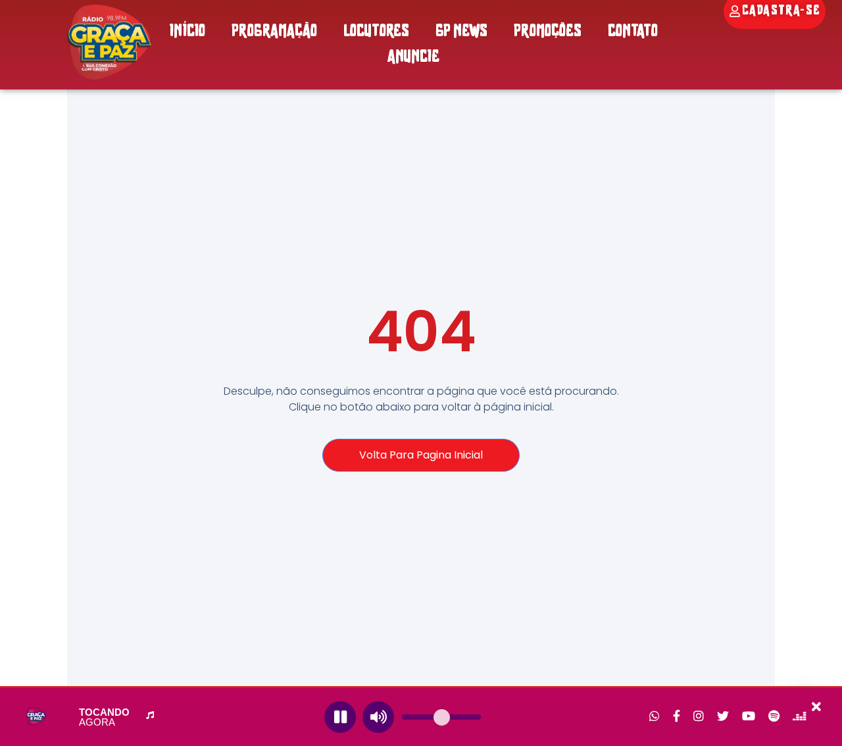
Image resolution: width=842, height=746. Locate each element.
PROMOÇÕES (548, 31)
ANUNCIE (413, 57)
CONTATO (633, 31)
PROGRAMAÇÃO (274, 31)
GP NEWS (461, 31)
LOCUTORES (376, 31)
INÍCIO (187, 31)
